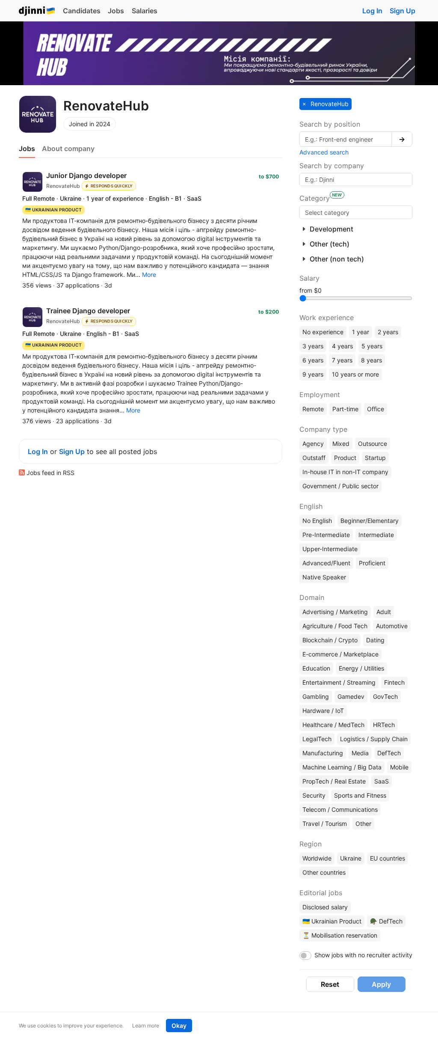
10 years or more (355, 374)
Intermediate (376, 534)
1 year (360, 331)
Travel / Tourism (324, 823)
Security (314, 795)
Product (345, 457)
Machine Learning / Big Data (342, 767)
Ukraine (350, 858)
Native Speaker (324, 577)
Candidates (82, 10)
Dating (375, 640)
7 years (342, 360)
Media (360, 753)
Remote (313, 409)
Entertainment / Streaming (339, 682)
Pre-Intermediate (326, 534)
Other (363, 823)
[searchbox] (355, 212)
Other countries (324, 872)
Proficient (372, 563)
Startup (375, 457)
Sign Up (402, 10)
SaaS (381, 781)
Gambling (315, 696)
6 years (312, 360)
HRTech (384, 724)
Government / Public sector (340, 486)
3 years (312, 346)
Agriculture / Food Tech (334, 625)
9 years (312, 374)
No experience (322, 331)
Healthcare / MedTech (333, 724)
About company (68, 148)
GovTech (385, 696)
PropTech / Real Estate (334, 781)
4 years (342, 346)
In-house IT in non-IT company (345, 471)
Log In (372, 10)
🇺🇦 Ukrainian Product (331, 921)
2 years (388, 331)
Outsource (372, 443)
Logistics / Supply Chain (374, 738)
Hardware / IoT (323, 710)
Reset (330, 984)
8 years (371, 360)
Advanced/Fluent (326, 563)
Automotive (392, 625)
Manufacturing (322, 753)
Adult (383, 611)
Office (375, 409)
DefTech (389, 753)
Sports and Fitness (360, 795)
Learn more (145, 1025)
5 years (371, 346)
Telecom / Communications (340, 809)
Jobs (116, 10)
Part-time (345, 409)
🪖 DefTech (386, 921)
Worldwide (316, 858)
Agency (313, 443)
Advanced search (324, 152)
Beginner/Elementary (369, 520)
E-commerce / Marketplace (340, 654)
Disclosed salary (325, 907)
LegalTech (316, 738)
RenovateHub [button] (329, 103)
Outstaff (314, 457)
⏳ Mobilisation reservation (339, 935)
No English (317, 520)
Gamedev (350, 696)
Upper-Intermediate (330, 548)
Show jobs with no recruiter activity (363, 955)
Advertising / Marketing (335, 611)
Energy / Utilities (361, 668)
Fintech (394, 682)
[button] (149, 274)
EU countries (387, 858)
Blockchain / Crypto (330, 640)
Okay (179, 1025)
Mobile (399, 767)
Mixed (340, 443)
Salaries (144, 10)
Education (316, 668)
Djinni (37, 11)
